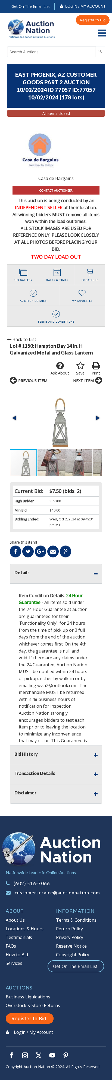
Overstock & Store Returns (33, 1005)
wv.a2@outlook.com (57, 685)
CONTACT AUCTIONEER (56, 190)
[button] (56, 418)
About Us (15, 920)
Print (96, 373)
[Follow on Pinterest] (66, 1055)
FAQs (11, 946)
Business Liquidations (28, 997)
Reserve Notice (71, 946)
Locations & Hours (24, 929)
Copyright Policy (72, 955)
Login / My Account (85, 6)
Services (14, 963)
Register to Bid (92, 20)
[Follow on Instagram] (25, 1055)
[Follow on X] (39, 1055)
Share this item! (23, 542)
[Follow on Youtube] (52, 1055)
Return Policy (69, 929)
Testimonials (19, 937)
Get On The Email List (30, 6)
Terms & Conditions (76, 920)
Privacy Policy (69, 937)
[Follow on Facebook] (11, 1055)
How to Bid (17, 955)
